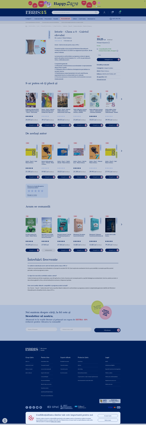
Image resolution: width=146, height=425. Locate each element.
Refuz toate (108, 420)
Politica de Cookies (56, 421)
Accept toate (107, 415)
